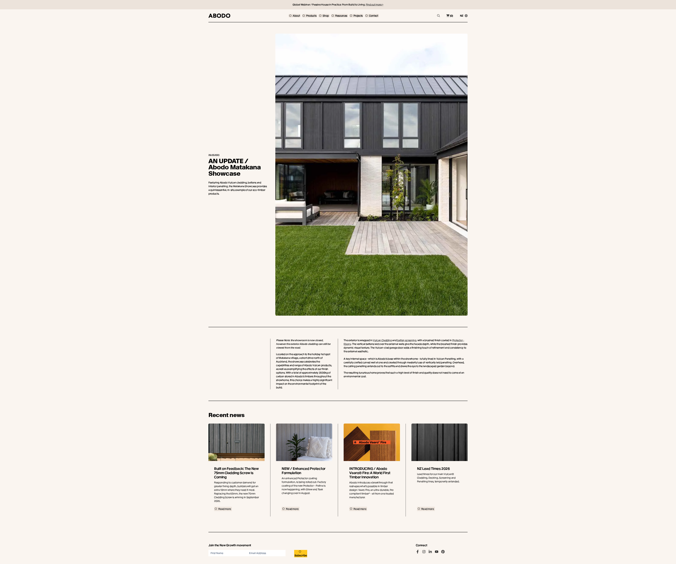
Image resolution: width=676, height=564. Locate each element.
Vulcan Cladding (382, 340)
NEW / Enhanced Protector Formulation (303, 471)
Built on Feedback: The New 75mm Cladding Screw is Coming (236, 473)
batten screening (406, 340)
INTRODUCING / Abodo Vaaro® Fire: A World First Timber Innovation (369, 473)
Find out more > (374, 4)
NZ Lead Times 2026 (433, 469)
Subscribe (301, 555)
